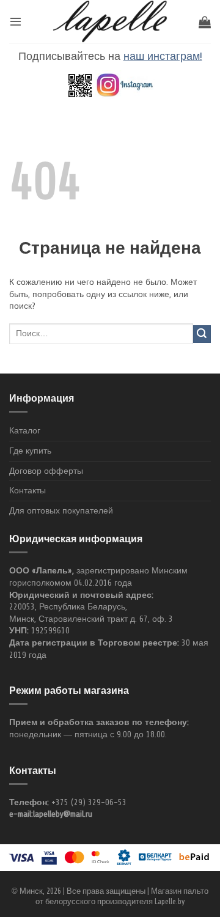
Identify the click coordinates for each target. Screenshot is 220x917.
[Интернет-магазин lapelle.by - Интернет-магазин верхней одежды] (110, 21)
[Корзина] (205, 22)
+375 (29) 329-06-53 (89, 802)
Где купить (30, 450)
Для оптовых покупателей (61, 510)
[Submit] (202, 334)
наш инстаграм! (162, 56)
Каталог (24, 430)
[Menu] (15, 21)
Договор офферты (46, 471)
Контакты (27, 490)
